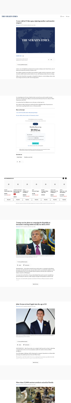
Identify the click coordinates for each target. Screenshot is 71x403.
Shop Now (8, 199)
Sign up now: (18, 25)
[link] (10, 16)
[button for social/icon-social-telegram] (49, 60)
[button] (62, 16)
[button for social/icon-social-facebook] (51, 60)
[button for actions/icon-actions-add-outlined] (23, 56)
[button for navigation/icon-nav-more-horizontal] (54, 60)
